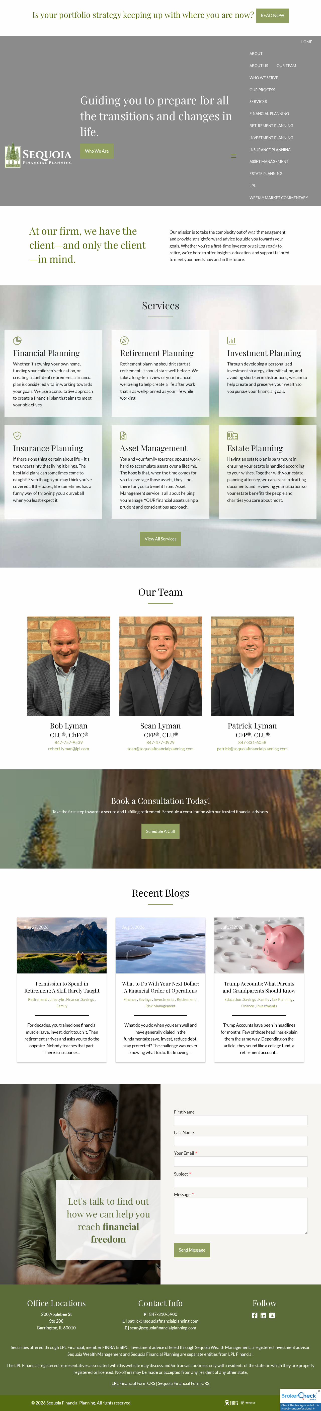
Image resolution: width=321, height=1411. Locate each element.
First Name (184, 1112)
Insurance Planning (270, 149)
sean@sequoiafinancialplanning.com (160, 748)
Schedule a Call (160, 831)
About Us (259, 65)
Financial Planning (269, 113)
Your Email (203, 1153)
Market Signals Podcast (274, 209)
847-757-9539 (69, 742)
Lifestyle (56, 999)
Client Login (299, 269)
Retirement (37, 999)
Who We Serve (264, 77)
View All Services (160, 538)
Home (306, 41)
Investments (164, 999)
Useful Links (262, 257)
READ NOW (272, 15)
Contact (269, 269)
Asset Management (269, 161)
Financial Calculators (273, 245)
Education (232, 999)
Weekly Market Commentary (279, 197)
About (256, 53)
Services (258, 101)
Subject (200, 1174)
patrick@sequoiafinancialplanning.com (252, 748)
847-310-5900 (163, 1314)
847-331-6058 (252, 742)
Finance (72, 999)
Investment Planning (271, 137)
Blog (255, 233)
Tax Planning (282, 999)
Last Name (184, 1132)
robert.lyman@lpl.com (68, 748)
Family (61, 1006)
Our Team (286, 65)
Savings (87, 999)
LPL (253, 185)
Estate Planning (266, 173)
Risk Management (160, 1006)
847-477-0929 (160, 742)
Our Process (262, 89)
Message (201, 1194)
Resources (260, 221)
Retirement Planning (271, 125)
